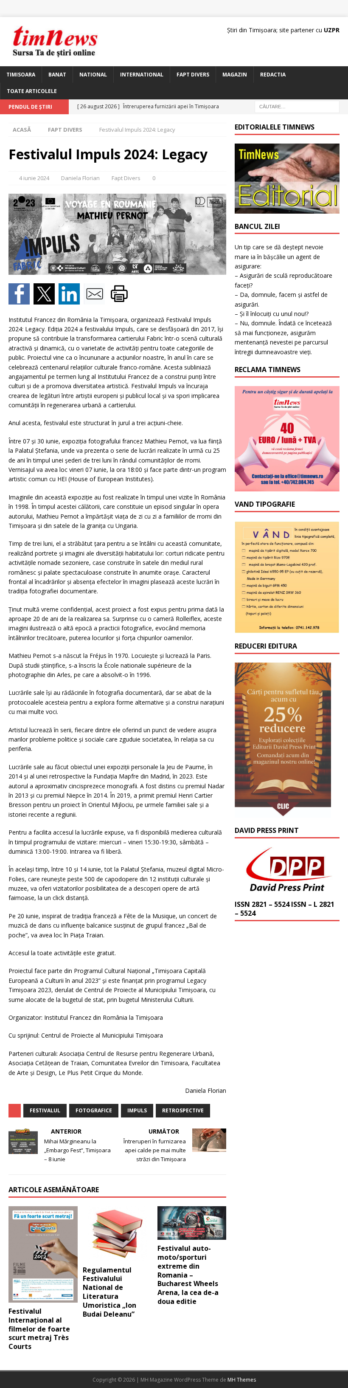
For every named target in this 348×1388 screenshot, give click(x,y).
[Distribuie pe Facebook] (21, 299)
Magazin (234, 74)
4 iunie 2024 (34, 178)
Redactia (273, 74)
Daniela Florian (80, 178)
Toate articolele (32, 91)
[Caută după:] (297, 106)
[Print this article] (120, 299)
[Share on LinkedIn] (71, 299)
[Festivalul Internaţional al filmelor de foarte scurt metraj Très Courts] (43, 1254)
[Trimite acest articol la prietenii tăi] (96, 299)
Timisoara (20, 74)
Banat (57, 74)
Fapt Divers (193, 74)
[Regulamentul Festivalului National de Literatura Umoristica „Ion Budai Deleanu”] (117, 1233)
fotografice (94, 1110)
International (141, 74)
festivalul (45, 1110)
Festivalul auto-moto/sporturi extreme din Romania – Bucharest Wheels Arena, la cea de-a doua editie (188, 1275)
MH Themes (241, 1379)
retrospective (183, 1110)
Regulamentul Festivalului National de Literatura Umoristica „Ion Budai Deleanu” (109, 1292)
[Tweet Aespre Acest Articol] (46, 299)
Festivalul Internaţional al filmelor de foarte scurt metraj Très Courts (39, 1328)
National (93, 74)
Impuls (137, 1110)
